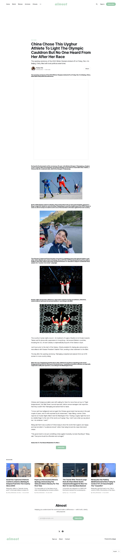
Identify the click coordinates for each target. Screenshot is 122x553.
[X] (59, 531)
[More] (40, 4)
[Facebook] (62, 531)
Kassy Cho (39, 68)
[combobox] (116, 551)
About (61, 539)
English (115, 551)
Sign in (102, 4)
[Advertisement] (61, 20)
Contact (67, 539)
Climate (35, 4)
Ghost (114, 539)
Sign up (54, 539)
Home (8, 4)
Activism (27, 4)
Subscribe (111, 4)
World (14, 4)
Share (87, 68)
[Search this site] (96, 4)
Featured (34, 40)
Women (20, 4)
